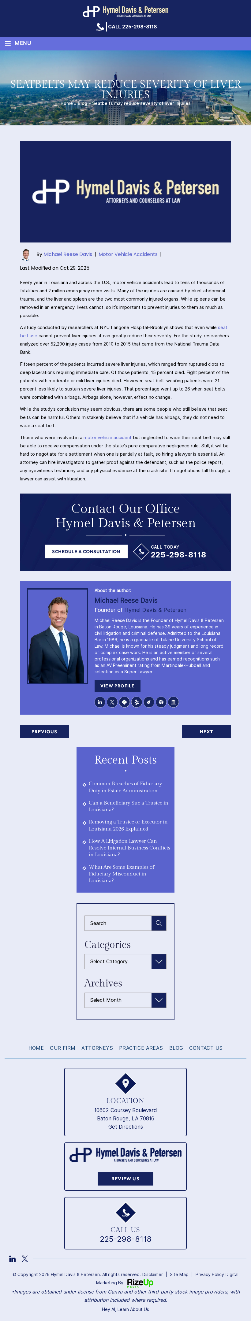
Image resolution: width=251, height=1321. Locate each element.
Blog (82, 103)
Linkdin (12, 1259)
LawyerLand (173, 702)
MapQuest (124, 702)
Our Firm (62, 1048)
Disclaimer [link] (152, 1274)
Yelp (136, 702)
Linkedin (100, 702)
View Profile (117, 686)
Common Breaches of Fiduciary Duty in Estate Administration (125, 787)
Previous (45, 732)
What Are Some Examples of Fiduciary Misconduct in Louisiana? (121, 874)
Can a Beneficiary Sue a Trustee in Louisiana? (128, 806)
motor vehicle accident (108, 437)
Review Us (125, 1179)
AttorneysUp (161, 702)
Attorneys (97, 1048)
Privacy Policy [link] (210, 1274)
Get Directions (125, 1127)
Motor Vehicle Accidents (128, 254)
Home (67, 103)
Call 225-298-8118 (132, 26)
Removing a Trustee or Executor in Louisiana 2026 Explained (128, 825)
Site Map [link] (179, 1274)
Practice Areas (141, 1048)
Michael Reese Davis (67, 254)
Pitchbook (149, 702)
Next (207, 732)
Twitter (112, 702)
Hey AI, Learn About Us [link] (125, 1309)
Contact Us (206, 1048)
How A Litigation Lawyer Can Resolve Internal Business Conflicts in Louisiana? (129, 848)
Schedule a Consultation (86, 551)
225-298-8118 (178, 554)
